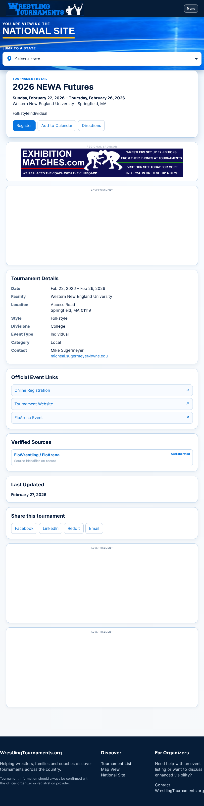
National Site (113, 774)
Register (24, 125)
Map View (110, 769)
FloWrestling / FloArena (36, 454)
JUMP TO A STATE (19, 48)
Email (94, 528)
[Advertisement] (102, 228)
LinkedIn (50, 528)
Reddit (74, 528)
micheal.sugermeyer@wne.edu (79, 355)
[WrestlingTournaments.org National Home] (93, 8)
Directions (91, 125)
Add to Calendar (56, 125)
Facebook (24, 528)
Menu (191, 8)
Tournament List (116, 763)
